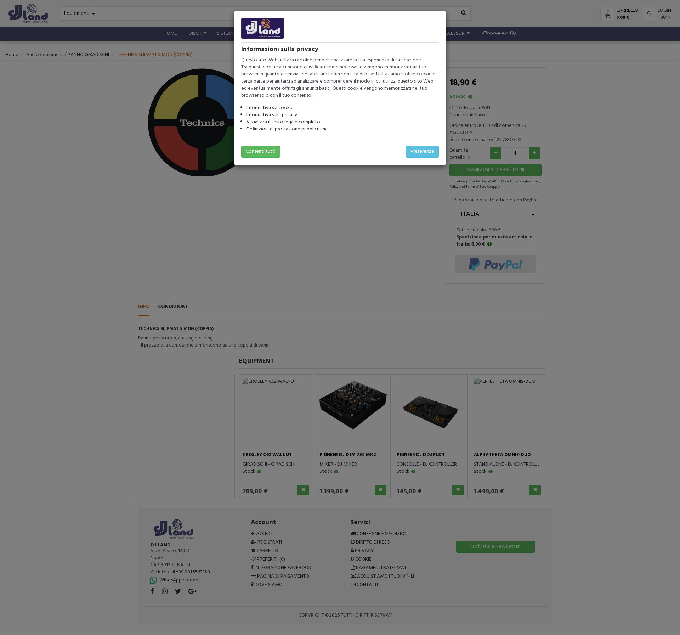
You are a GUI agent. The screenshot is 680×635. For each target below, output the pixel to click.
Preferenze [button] (422, 151)
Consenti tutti (261, 151)
